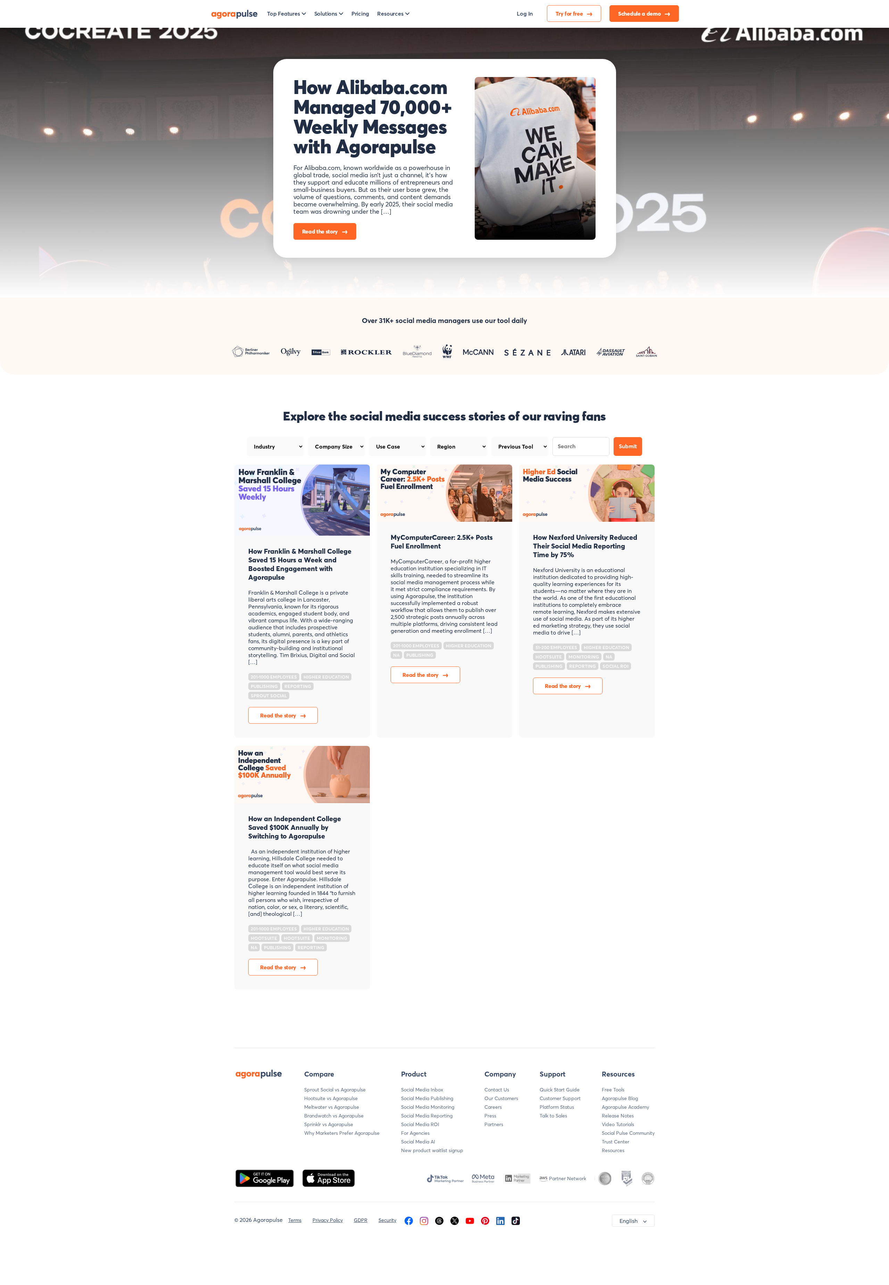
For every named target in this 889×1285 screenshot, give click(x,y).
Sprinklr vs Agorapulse (328, 1124)
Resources (613, 1150)
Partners (493, 1124)
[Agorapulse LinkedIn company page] (500, 1220)
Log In (525, 13)
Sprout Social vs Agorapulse (335, 1090)
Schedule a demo (640, 13)
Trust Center (615, 1142)
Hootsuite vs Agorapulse (331, 1098)
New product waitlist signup (432, 1150)
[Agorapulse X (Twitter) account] (454, 1220)
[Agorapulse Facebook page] (409, 1220)
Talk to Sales (553, 1116)
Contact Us (496, 1090)
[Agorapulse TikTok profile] (516, 1220)
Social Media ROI (420, 1124)
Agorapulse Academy (625, 1107)
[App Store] (328, 1177)
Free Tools (613, 1090)
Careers (493, 1107)
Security (387, 1220)
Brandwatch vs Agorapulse (334, 1116)
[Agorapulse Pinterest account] (485, 1220)
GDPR (360, 1220)
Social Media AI (418, 1142)
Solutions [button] (325, 13)
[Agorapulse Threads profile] (439, 1220)
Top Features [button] (283, 13)
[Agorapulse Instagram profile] (424, 1220)
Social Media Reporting (426, 1116)
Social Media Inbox (422, 1090)
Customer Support (560, 1098)
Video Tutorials (618, 1124)
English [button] (629, 1220)
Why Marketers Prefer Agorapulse (342, 1133)
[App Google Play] (265, 1177)
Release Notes (618, 1116)
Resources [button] (390, 13)
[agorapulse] (234, 13)
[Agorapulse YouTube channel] (470, 1220)
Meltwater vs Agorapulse (331, 1107)
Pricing (360, 13)
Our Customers (501, 1098)
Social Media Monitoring (427, 1107)
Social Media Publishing (427, 1098)
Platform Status (557, 1107)
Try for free (570, 13)
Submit (628, 446)
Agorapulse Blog (620, 1098)
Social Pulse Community (628, 1133)
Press (490, 1116)
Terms (294, 1220)
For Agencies (415, 1133)
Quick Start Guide (560, 1090)
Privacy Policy (328, 1220)
